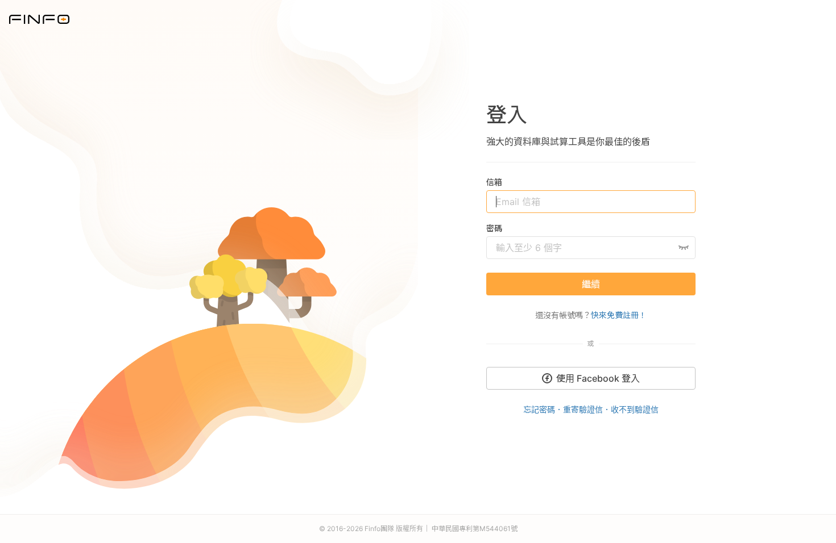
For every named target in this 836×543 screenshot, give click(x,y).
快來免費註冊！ (619, 315)
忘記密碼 (539, 409)
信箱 (494, 182)
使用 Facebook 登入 (598, 378)
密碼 (494, 228)
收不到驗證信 (635, 409)
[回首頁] (39, 18)
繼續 (591, 284)
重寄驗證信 (583, 409)
